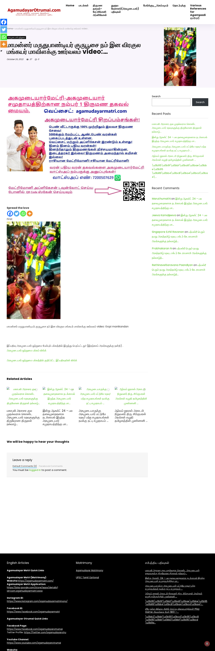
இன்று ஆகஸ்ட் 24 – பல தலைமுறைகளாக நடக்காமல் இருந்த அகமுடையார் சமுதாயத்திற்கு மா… (58, 417)
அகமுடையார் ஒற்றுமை (16, 37)
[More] (30, 213)
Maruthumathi (161, 199)
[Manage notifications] (207, 643)
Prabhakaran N (162, 248)
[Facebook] (10, 213)
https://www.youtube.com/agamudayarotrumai (34, 642)
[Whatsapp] (23, 213)
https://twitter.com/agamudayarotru (45, 632)
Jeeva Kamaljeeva (164, 215)
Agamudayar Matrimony (89, 570)
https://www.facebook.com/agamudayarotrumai (35, 629)
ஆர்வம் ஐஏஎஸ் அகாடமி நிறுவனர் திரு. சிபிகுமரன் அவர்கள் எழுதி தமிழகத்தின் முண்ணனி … (131, 416)
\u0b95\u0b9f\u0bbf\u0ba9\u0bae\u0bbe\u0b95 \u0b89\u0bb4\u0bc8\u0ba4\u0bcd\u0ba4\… (176, 603)
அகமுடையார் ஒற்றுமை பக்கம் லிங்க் (26, 350)
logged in (35, 470)
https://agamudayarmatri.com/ (36, 580)
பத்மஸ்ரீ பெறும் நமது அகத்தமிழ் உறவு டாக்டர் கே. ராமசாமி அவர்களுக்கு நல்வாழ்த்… (178, 236)
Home (10, 28)
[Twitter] (16, 213)
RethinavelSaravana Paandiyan (172, 265)
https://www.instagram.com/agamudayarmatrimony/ (37, 601)
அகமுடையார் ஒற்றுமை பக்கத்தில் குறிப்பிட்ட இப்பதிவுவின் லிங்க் (42, 360)
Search (156, 96)
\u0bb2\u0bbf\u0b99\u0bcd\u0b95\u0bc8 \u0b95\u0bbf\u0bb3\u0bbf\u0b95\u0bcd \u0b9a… (172, 619)
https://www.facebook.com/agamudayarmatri (33, 611)
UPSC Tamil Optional (87, 577)
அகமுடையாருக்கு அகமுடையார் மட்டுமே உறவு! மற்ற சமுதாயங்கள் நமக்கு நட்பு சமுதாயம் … (94, 416)
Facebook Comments (51, 466)
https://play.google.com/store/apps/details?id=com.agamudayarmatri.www (32, 589)
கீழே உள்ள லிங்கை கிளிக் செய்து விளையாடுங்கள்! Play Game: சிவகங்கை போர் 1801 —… (172, 610)
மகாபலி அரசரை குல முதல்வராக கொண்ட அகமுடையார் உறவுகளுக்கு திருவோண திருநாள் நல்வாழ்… (23, 417)
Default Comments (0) (25, 466)
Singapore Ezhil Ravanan (168, 232)
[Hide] (1, 51)
